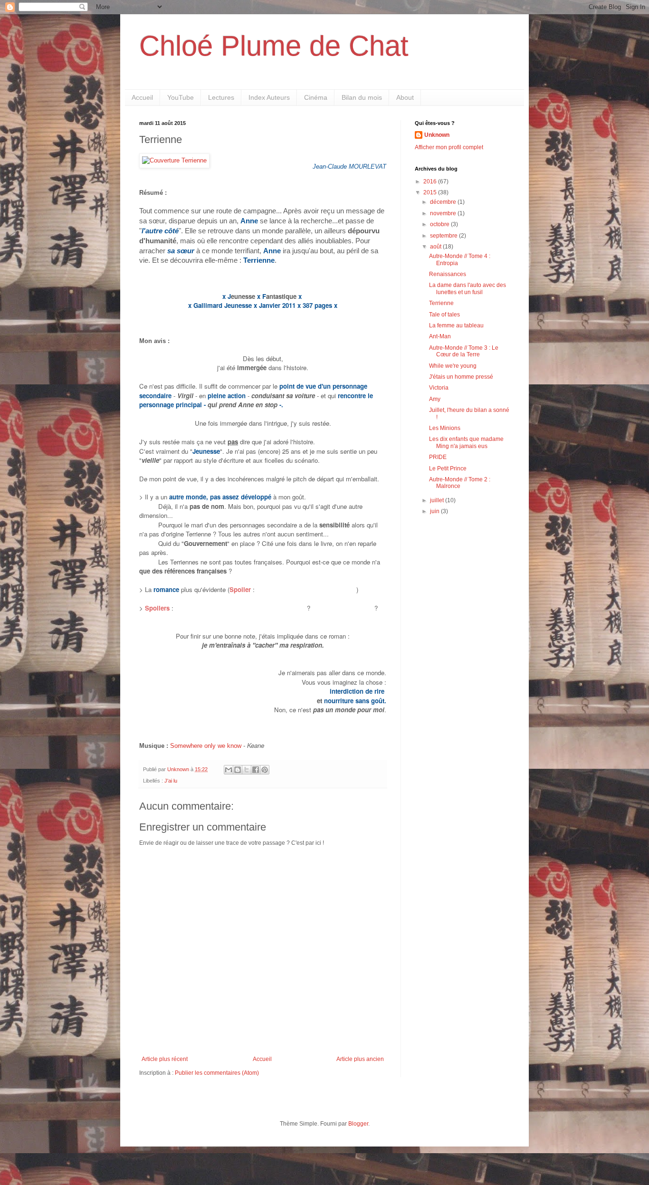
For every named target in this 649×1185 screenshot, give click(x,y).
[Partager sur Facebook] (255, 769)
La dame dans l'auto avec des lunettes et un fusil (467, 288)
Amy (434, 399)
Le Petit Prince (448, 468)
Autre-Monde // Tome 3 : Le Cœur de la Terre (463, 351)
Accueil (142, 97)
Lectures (221, 97)
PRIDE (438, 457)
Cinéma (315, 97)
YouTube (180, 97)
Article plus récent (165, 1059)
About (405, 97)
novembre (444, 213)
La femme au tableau (456, 325)
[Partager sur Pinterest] (264, 769)
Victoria (439, 387)
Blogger (358, 1123)
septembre (444, 235)
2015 (430, 192)
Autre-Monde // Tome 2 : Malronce (459, 482)
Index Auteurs (269, 97)
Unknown (436, 135)
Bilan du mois (362, 97)
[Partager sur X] (246, 769)
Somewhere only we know (205, 745)
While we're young (453, 366)
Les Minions (444, 428)
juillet (437, 500)
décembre (444, 202)
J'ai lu (170, 781)
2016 (430, 181)
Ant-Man (440, 336)
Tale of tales (444, 314)
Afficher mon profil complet (449, 147)
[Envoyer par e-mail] (228, 769)
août (436, 246)
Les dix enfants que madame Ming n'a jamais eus (466, 442)
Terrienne (441, 303)
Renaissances (447, 274)
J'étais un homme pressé (461, 376)
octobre (440, 224)
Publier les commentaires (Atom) (217, 1073)
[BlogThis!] (237, 769)
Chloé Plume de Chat (274, 46)
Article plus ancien (360, 1059)
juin (435, 511)
